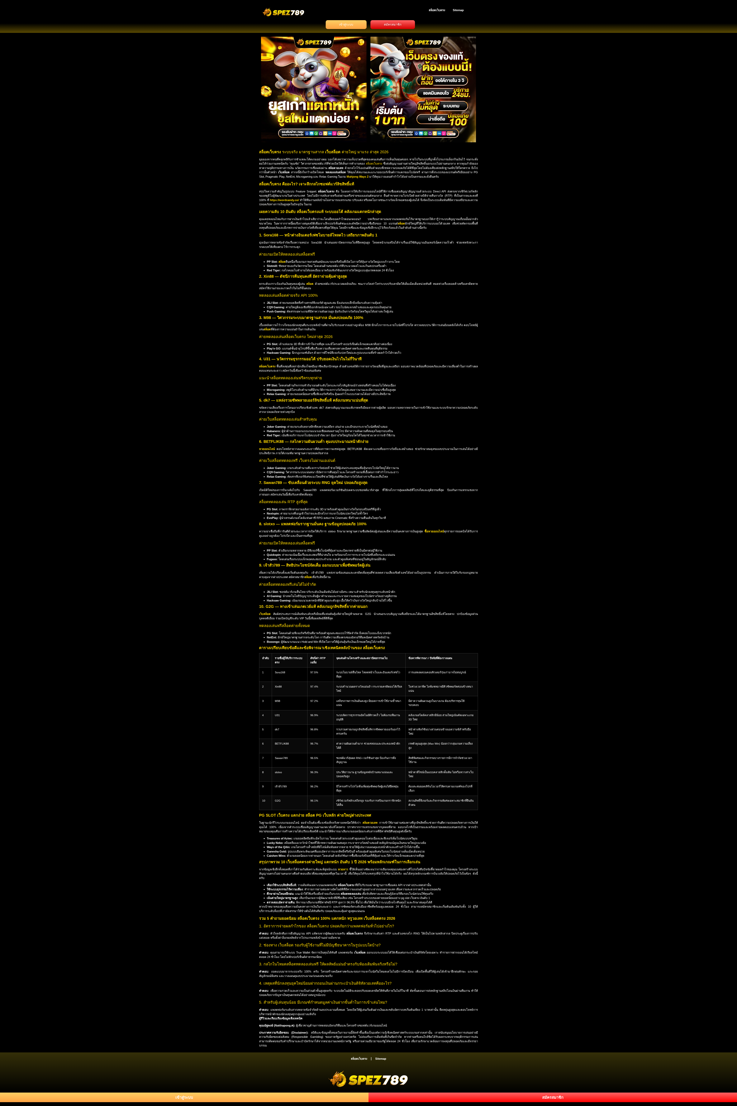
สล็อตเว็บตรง (437, 10)
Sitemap (458, 10)
